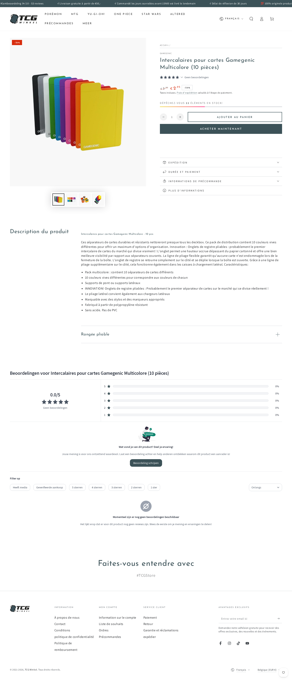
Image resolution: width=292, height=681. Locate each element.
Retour (148, 624)
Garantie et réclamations (161, 630)
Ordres (104, 630)
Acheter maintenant (221, 129)
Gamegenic (166, 53)
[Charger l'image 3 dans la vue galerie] (85, 199)
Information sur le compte (117, 617)
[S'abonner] (279, 618)
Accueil (164, 45)
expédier (149, 637)
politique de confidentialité (74, 637)
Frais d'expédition (187, 92)
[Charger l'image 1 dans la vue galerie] (58, 199)
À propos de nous (67, 617)
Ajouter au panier (235, 117)
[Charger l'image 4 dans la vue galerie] (98, 199)
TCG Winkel (31, 669)
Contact (60, 624)
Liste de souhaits (111, 624)
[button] (251, 18)
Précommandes (110, 637)
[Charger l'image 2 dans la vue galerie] (71, 199)
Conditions (62, 630)
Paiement (150, 617)
